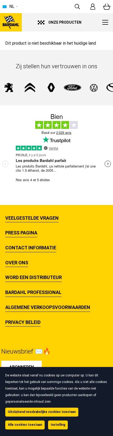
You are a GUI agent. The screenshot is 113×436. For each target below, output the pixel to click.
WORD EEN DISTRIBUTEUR (33, 277)
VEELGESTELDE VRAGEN (32, 218)
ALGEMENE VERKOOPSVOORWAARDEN (47, 307)
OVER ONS (16, 262)
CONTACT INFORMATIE (30, 247)
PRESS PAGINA (21, 232)
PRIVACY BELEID (22, 322)
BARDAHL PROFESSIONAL (33, 292)
